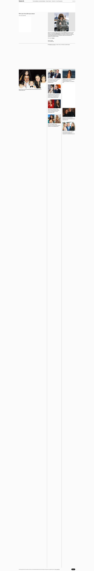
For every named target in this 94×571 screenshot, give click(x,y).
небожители (58, 33)
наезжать (65, 32)
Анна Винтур (51, 41)
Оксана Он (54, 1)
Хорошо (73, 569)
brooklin (51, 40)
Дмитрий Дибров (42, 1)
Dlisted (53, 38)
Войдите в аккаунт (52, 44)
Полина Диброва (36, 1)
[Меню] (74, 1)
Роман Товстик (48, 1)
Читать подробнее (57, 569)
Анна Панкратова (59, 1)
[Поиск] (73, 1)
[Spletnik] (21, 1)
